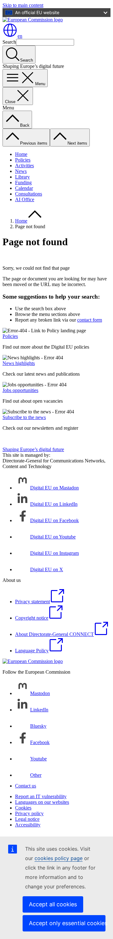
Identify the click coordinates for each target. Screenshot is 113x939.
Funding (23, 182)
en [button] (20, 36)
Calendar (24, 188)
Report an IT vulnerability (41, 796)
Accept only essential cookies (67, 923)
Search (9, 42)
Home (21, 154)
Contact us (25, 785)
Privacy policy (29, 813)
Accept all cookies (53, 904)
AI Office (24, 199)
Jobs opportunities (20, 390)
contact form (89, 320)
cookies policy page (59, 858)
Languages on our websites (42, 802)
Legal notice (27, 819)
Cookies (23, 807)
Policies (22, 160)
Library (22, 177)
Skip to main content (23, 5)
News (21, 171)
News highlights (19, 363)
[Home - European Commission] (33, 19)
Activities (24, 165)
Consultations (28, 193)
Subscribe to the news (24, 417)
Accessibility (27, 824)
